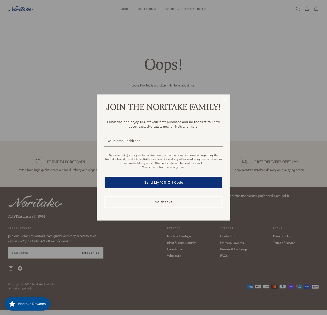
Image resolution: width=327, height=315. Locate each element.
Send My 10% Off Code (163, 182)
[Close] (225, 99)
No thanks (163, 202)
